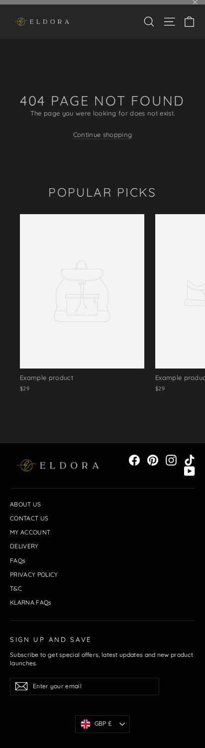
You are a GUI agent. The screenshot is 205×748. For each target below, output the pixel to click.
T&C (16, 588)
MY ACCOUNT (30, 532)
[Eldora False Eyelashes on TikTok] (189, 460)
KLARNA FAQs (31, 602)
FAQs (17, 560)
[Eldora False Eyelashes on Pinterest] (152, 460)
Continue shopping (102, 134)
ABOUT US (25, 504)
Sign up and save (51, 639)
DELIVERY (24, 546)
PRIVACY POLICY (34, 574)
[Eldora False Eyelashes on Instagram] (171, 460)
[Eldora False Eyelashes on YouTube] (189, 471)
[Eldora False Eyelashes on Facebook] (134, 460)
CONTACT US (29, 518)
